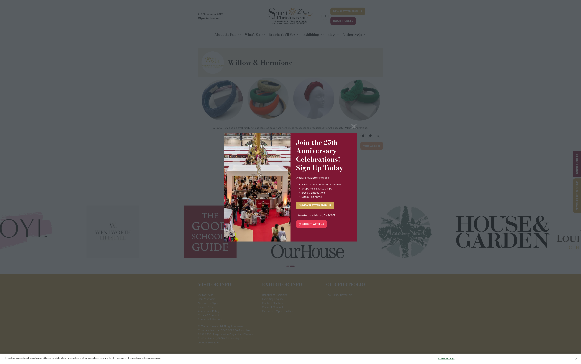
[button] (354, 126)
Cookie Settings (446, 358)
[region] (290, 359)
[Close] (576, 358)
